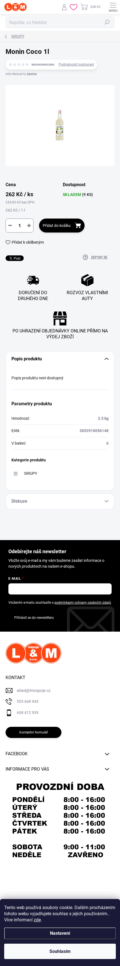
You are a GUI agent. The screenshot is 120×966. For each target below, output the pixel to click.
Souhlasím (60, 951)
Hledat (107, 22)
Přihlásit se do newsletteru (34, 618)
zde (37, 919)
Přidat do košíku (57, 225)
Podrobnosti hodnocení (76, 64)
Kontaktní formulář (33, 732)
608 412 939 (28, 712)
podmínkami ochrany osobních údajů (82, 603)
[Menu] (113, 7)
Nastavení (60, 933)
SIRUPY (30, 473)
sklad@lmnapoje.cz (34, 690)
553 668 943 (28, 701)
